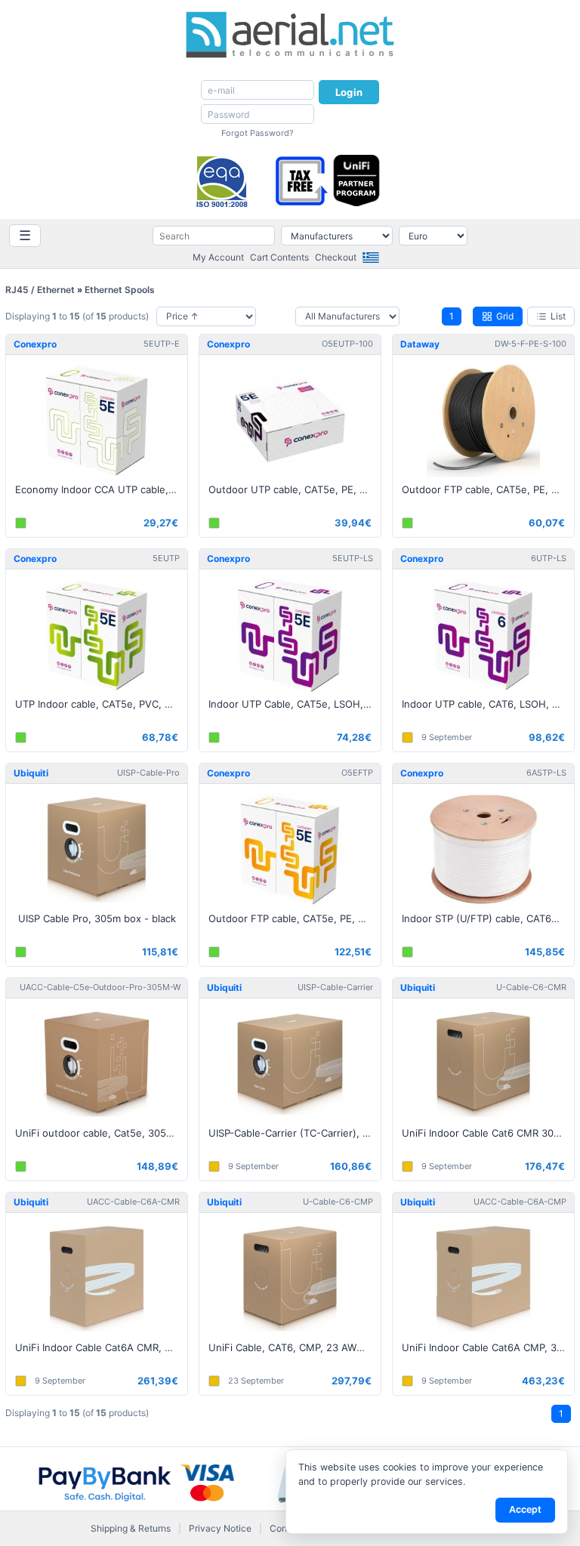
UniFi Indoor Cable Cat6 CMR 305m (485, 1133)
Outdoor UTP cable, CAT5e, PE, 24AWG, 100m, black (294, 489)
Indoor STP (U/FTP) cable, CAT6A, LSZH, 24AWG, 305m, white (488, 918)
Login (348, 92)
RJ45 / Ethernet (40, 289)
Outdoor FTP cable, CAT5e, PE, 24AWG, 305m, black (294, 918)
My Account (218, 257)
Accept (525, 1509)
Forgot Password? (257, 133)
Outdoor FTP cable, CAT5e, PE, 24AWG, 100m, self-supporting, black (488, 489)
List (558, 316)
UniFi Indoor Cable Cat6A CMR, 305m (101, 1347)
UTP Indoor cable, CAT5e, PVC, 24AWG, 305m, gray (101, 704)
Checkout (335, 257)
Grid (505, 316)
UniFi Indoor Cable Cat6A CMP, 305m (488, 1347)
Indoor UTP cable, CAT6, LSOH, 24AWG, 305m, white (488, 704)
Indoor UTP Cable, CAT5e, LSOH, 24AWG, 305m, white (294, 704)
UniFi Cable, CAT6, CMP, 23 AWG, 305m (294, 1347)
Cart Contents (279, 257)
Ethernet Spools (120, 289)
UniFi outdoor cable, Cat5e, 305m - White (101, 1133)
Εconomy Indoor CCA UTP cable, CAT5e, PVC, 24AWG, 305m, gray (101, 489)
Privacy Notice (220, 1528)
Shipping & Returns (131, 1528)
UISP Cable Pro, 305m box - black (97, 918)
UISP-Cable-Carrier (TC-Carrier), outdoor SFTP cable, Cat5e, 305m (294, 1133)
